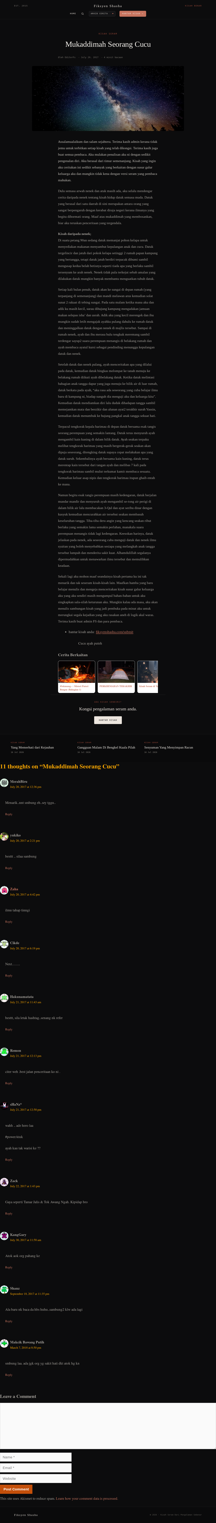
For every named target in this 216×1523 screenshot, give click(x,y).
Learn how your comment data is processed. (87, 1498)
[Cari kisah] (82, 13)
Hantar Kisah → (132, 13)
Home (73, 13)
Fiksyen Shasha (108, 6)
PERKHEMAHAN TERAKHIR (116, 686)
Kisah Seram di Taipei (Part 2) (155, 686)
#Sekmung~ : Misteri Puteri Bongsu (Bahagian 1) (74, 687)
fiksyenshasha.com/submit (114, 631)
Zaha (14, 888)
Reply (8, 814)
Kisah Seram (108, 34)
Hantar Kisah (108, 720)
